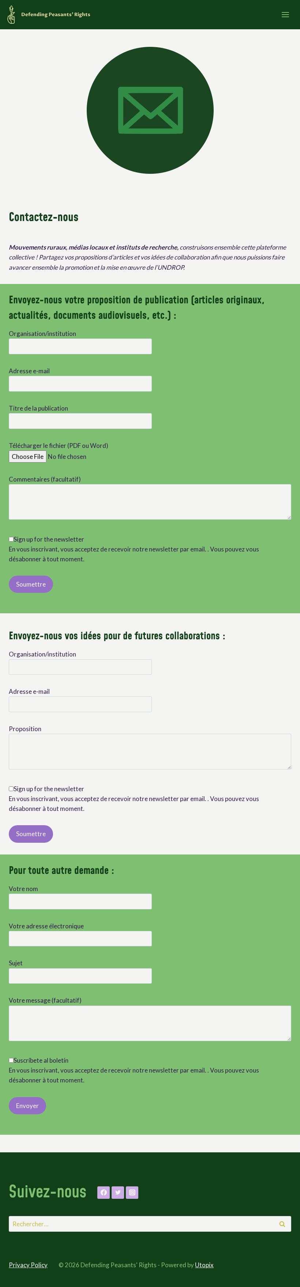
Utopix (204, 1265)
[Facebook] (103, 1192)
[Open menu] (285, 14)
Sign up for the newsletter (49, 539)
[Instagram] (132, 1192)
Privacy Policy (28, 1265)
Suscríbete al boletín (41, 1060)
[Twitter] (118, 1192)
